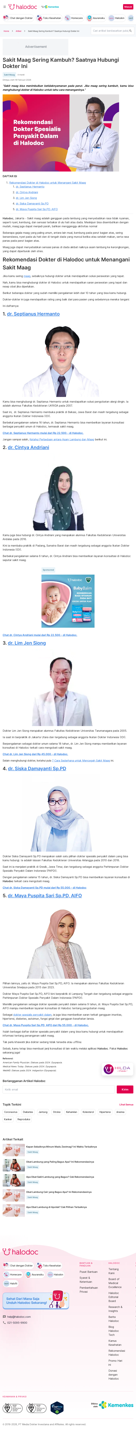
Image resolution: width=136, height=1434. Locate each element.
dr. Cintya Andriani (27, 192)
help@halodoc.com (17, 1316)
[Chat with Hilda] (117, 1069)
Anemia (120, 1112)
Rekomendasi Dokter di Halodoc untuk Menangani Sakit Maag (47, 182)
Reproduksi (24, 1119)
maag (27, 276)
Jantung (43, 1112)
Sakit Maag (9, 75)
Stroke (57, 1112)
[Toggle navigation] (5, 6)
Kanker (8, 1119)
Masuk (128, 6)
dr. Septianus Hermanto (30, 186)
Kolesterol (88, 1112)
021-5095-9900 (15, 1322)
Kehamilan (71, 1112)
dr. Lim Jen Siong (26, 198)
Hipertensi (105, 1112)
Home (6, 31)
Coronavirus (10, 1112)
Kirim (125, 1089)
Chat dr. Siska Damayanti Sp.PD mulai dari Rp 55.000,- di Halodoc (44, 887)
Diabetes (28, 1112)
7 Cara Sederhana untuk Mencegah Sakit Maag (81, 760)
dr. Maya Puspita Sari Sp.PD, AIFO (37, 209)
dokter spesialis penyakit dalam (32, 1014)
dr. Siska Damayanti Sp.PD (32, 203)
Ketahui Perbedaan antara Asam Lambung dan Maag (62, 439)
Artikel (18, 31)
